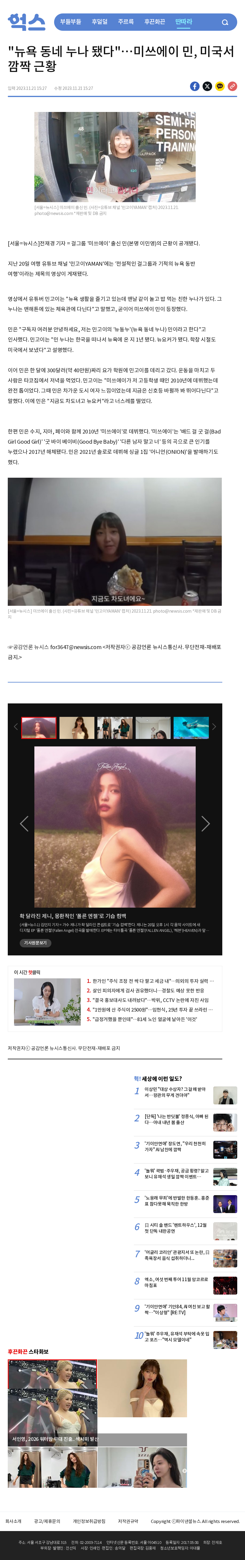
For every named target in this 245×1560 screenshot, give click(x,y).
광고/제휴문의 (47, 1521)
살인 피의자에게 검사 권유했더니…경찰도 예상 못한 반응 (145, 991)
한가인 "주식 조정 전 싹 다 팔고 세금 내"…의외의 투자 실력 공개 (152, 981)
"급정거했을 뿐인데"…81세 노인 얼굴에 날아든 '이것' (142, 1019)
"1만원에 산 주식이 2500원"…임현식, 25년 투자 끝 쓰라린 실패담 (154, 1010)
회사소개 (13, 1521)
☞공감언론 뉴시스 (28, 647)
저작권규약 (128, 1521)
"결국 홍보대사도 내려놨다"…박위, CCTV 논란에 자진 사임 (148, 1000)
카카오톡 (220, 86)
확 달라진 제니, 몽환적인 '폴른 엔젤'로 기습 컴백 (73, 916)
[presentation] (16, 727)
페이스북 (195, 86)
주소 (232, 86)
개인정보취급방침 (89, 1521)
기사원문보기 (35, 943)
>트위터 (207, 86)
